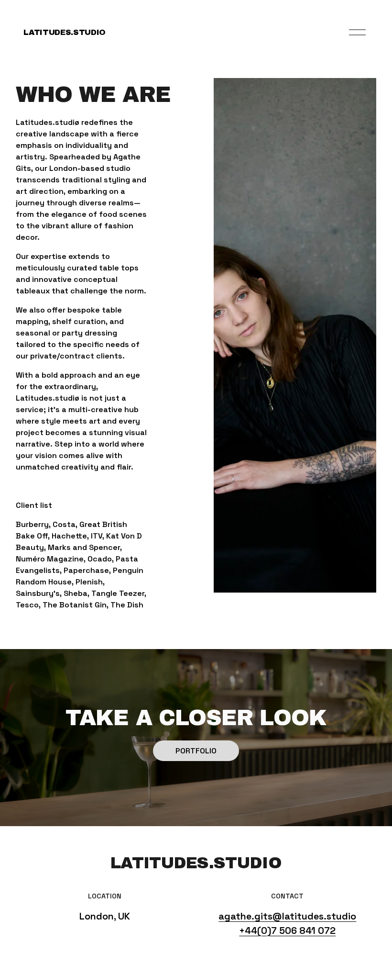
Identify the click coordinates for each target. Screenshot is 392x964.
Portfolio (196, 751)
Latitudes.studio (64, 32)
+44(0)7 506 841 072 (287, 930)
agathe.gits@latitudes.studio (287, 916)
